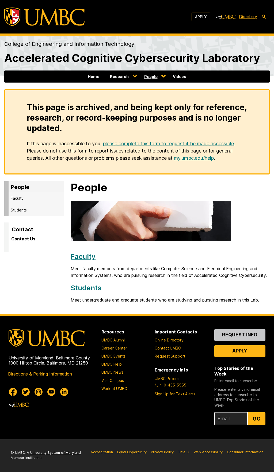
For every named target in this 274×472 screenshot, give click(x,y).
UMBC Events (113, 356)
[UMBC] (44, 16)
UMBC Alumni (113, 340)
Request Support (170, 356)
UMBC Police (166, 378)
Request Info (239, 334)
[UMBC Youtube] (51, 392)
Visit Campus (112, 380)
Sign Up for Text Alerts (175, 394)
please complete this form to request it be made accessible (168, 143)
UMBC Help (111, 364)
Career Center (114, 348)
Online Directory (169, 340)
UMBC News (112, 372)
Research (119, 76)
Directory (248, 16)
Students (19, 210)
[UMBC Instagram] (38, 392)
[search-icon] (264, 17)
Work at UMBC (114, 388)
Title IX (183, 452)
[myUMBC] (226, 17)
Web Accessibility (208, 452)
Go (257, 418)
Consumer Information (245, 452)
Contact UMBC (168, 348)
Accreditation (102, 452)
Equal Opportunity (132, 452)
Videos (179, 76)
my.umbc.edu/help (194, 158)
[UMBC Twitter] (26, 392)
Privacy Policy (162, 452)
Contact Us (23, 238)
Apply (201, 16)
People (151, 76)
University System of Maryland (55, 453)
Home (93, 76)
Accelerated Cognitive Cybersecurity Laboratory (132, 58)
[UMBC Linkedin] (64, 392)
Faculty (17, 198)
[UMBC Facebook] (13, 392)
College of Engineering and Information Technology (69, 44)
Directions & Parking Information (40, 374)
